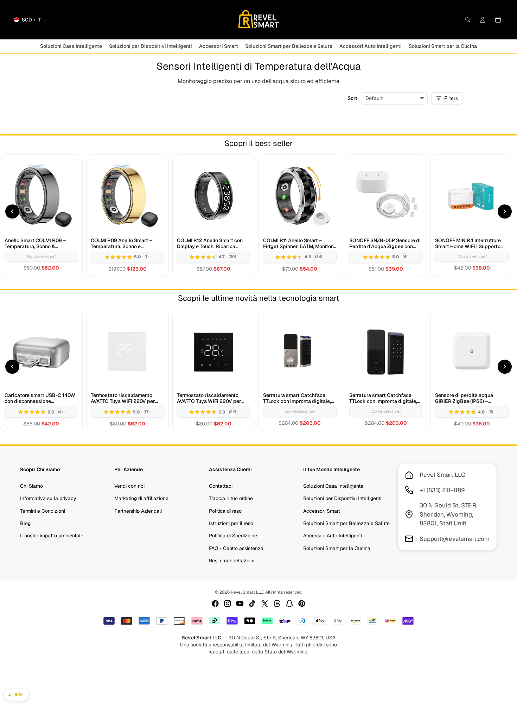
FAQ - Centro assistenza (236, 548)
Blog (25, 523)
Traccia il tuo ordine (231, 498)
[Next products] (505, 211)
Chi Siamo (31, 486)
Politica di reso (225, 511)
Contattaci (220, 486)
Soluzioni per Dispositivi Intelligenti (342, 498)
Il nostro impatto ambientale (51, 535)
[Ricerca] (467, 19)
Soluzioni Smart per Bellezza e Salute (346, 523)
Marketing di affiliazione (141, 498)
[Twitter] (265, 603)
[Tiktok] (252, 603)
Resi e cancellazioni (231, 560)
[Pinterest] (302, 603)
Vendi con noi (129, 486)
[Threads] (277, 603)
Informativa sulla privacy (48, 498)
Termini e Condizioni (42, 511)
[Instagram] (227, 603)
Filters (451, 98)
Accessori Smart (321, 511)
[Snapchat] (289, 603)
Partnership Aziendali (138, 511)
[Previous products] (12, 211)
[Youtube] (240, 603)
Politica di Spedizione (233, 535)
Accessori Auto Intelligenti (332, 535)
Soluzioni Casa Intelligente (333, 486)
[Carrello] (498, 19)
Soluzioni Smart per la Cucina (336, 548)
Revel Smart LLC (247, 592)
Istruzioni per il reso (231, 523)
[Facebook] (215, 603)
